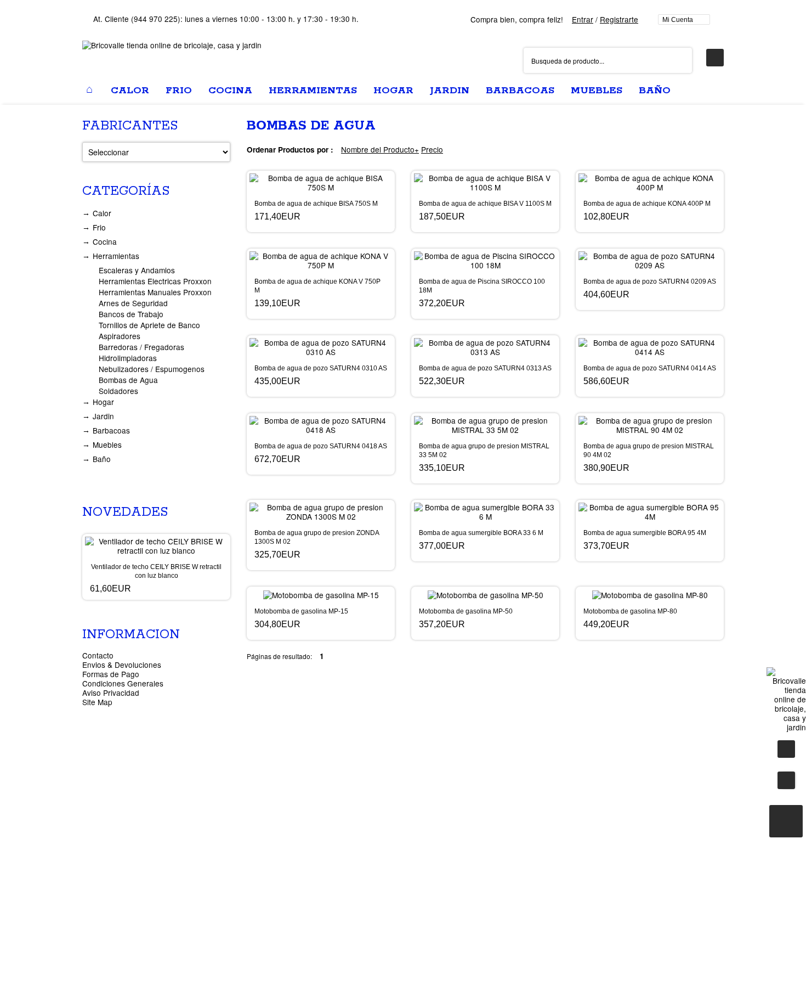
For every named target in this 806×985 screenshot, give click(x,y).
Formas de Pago (110, 673)
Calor (102, 212)
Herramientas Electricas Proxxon (155, 280)
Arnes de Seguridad (133, 302)
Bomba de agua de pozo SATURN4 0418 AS (320, 446)
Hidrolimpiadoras (128, 357)
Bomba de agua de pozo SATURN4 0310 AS (320, 368)
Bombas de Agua (128, 379)
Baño (102, 458)
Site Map (97, 701)
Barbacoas (111, 430)
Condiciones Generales (122, 683)
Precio (432, 149)
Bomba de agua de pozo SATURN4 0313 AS (485, 368)
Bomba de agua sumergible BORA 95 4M (644, 533)
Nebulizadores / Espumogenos (152, 368)
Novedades (125, 512)
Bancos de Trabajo (131, 313)
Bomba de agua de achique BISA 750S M (316, 203)
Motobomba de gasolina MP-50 (466, 611)
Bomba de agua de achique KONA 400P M (647, 203)
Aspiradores (119, 335)
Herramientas (116, 255)
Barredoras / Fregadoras (141, 346)
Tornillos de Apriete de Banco (149, 324)
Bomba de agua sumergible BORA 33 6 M (481, 533)
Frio (99, 227)
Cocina (105, 241)
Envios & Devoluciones (121, 664)
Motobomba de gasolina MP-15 (301, 611)
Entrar (582, 19)
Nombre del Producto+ (380, 149)
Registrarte (619, 19)
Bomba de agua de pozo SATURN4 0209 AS (649, 281)
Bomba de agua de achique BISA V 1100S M (485, 203)
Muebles (107, 444)
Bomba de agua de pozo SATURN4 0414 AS (649, 368)
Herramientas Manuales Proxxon (155, 291)
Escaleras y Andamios (137, 269)
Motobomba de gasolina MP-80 (630, 611)
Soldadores (118, 390)
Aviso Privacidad (110, 692)
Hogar (103, 401)
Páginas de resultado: (279, 656)
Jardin (103, 415)
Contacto (97, 655)
